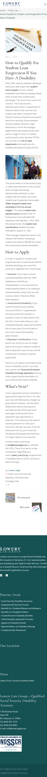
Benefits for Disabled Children (14, 612)
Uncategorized (12, 481)
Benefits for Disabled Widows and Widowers (21, 608)
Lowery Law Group (19, 455)
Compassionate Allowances (13, 630)
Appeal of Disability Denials (13, 623)
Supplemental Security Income (15, 604)
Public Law (13, 10)
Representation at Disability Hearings (18, 626)
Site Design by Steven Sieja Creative (14, 769)
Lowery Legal (14, 470)
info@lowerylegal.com (17, 445)
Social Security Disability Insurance (16, 601)
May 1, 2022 (11, 57)
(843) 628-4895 (10, 725)
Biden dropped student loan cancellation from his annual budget (18, 207)
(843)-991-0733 (10, 721)
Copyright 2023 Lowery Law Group (13, 773)
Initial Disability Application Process (17, 619)
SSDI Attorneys (21, 477)
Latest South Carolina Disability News (17, 680)
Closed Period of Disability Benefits (17, 615)
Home (2, 10)
